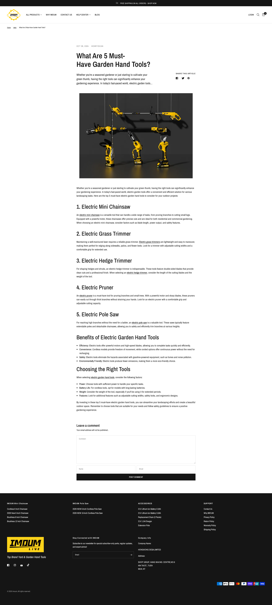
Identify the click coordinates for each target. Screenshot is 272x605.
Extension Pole (144, 525)
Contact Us (66, 14)
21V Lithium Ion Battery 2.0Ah (149, 508)
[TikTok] (30, 565)
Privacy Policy (209, 517)
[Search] (258, 14)
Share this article (186, 73)
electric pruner (86, 295)
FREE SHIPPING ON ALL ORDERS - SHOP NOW (138, 3)
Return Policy (209, 521)
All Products (33, 14)
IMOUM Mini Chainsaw (17, 503)
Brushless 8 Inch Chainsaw (17, 517)
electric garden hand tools (102, 377)
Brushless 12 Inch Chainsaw (18, 521)
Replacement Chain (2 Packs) (149, 517)
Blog (97, 14)
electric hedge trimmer (137, 272)
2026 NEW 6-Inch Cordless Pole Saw (87, 508)
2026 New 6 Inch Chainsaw (17, 513)
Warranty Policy (210, 525)
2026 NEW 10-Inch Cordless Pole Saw (88, 513)
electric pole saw (139, 322)
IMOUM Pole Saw (81, 503)
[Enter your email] (131, 554)
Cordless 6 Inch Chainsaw (17, 508)
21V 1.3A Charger (145, 521)
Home (9, 27)
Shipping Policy (210, 529)
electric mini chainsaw (89, 214)
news (14, 27)
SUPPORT (208, 503)
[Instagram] (17, 565)
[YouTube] (23, 565)
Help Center (82, 14)
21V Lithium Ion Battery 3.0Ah (149, 513)
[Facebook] (10, 565)
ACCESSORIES (145, 503)
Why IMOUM (51, 14)
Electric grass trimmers (149, 241)
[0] (263, 14)
